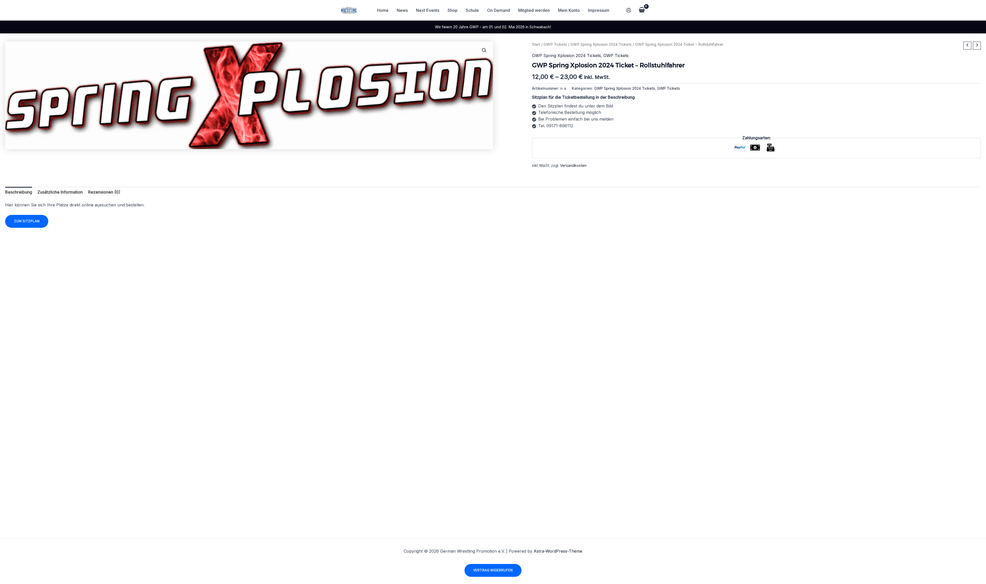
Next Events (427, 10)
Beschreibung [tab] (18, 192)
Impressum (598, 10)
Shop (453, 10)
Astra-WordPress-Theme (558, 551)
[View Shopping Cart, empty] (641, 10)
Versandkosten (573, 165)
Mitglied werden (534, 10)
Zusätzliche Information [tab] (60, 192)
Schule (472, 10)
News (402, 10)
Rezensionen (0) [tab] (104, 192)
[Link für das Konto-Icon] (628, 10)
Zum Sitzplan (27, 221)
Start (536, 44)
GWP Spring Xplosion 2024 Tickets (601, 44)
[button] (484, 50)
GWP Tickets (555, 44)
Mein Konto (569, 10)
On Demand (498, 10)
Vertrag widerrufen (493, 570)
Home (382, 10)
